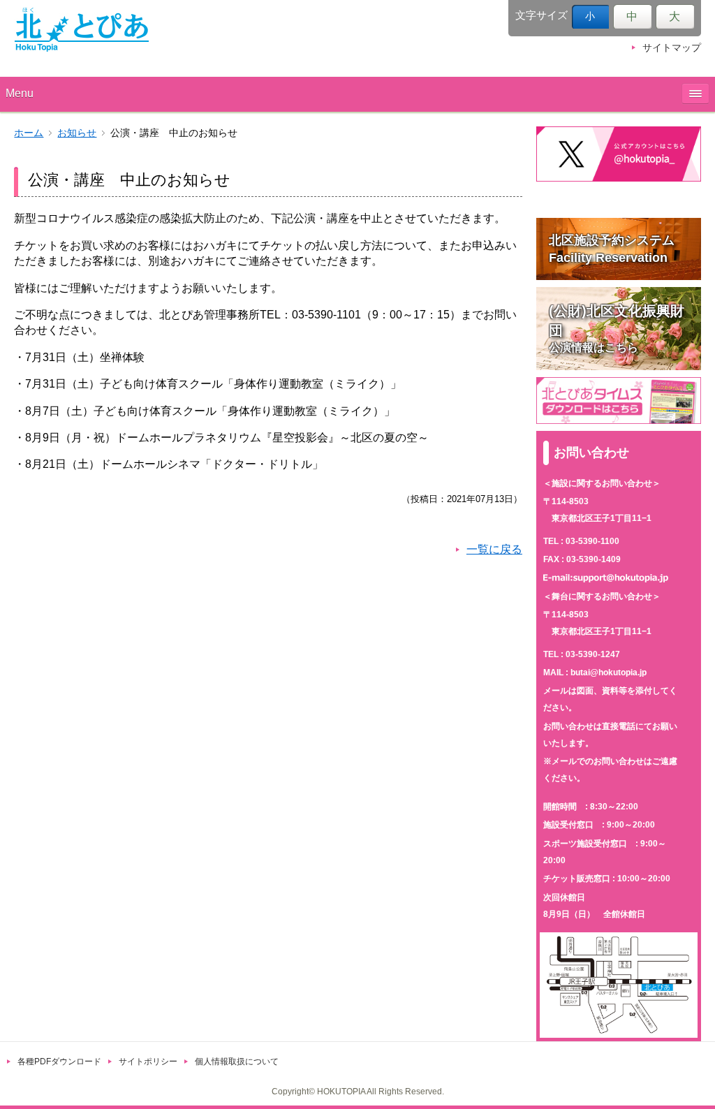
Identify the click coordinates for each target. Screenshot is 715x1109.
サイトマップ (671, 48)
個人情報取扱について (237, 1061)
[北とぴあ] (81, 29)
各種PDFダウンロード (59, 1061)
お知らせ (76, 133)
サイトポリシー (148, 1061)
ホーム (28, 133)
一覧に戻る (494, 549)
